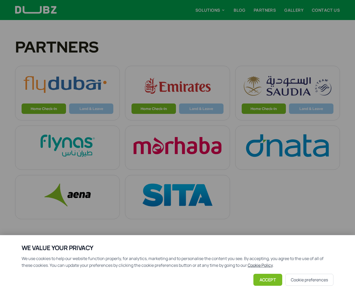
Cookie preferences (309, 280)
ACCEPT (268, 280)
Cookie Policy (260, 265)
